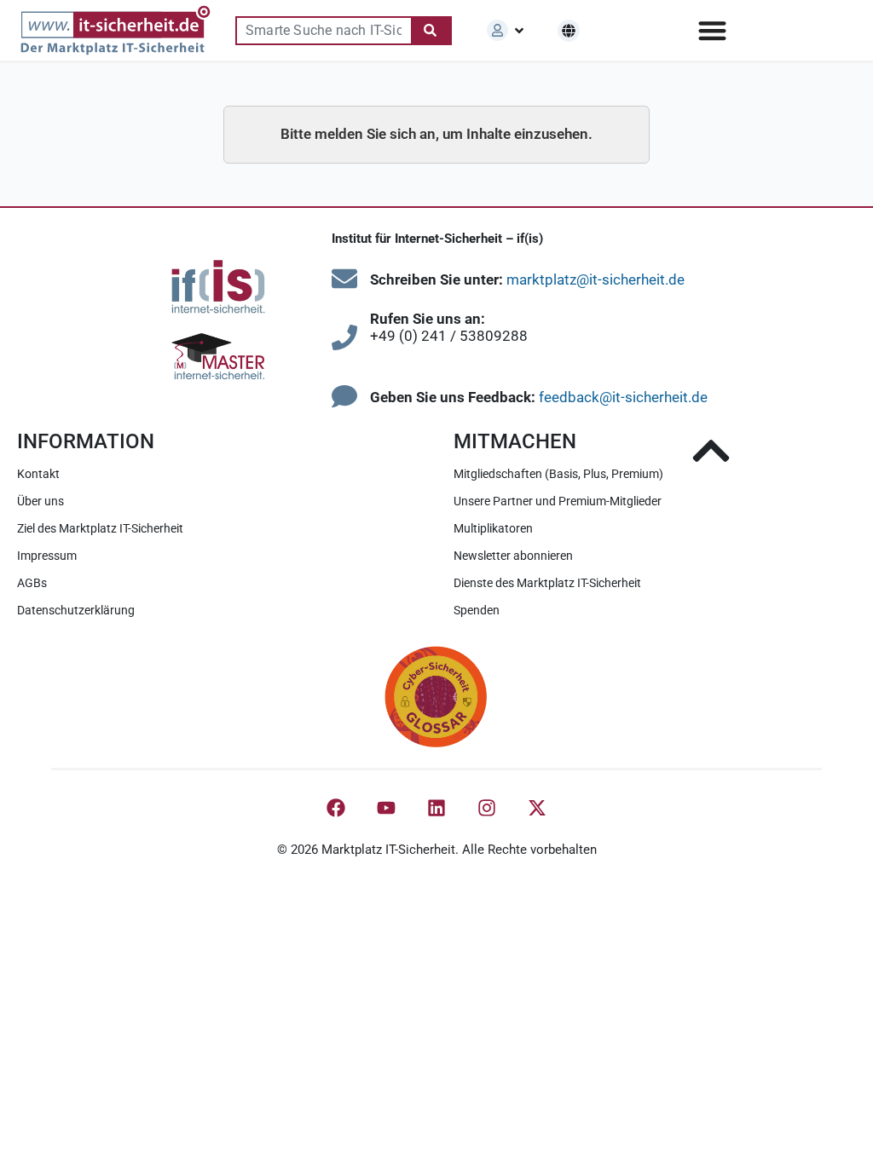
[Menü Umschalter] (712, 30)
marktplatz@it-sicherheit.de (595, 279)
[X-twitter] (537, 808)
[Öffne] (519, 30)
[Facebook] (336, 808)
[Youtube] (386, 808)
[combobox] (323, 30)
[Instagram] (487, 808)
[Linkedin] (436, 808)
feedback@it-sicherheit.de (623, 397)
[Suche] (431, 30)
